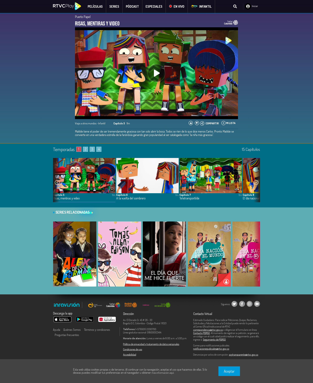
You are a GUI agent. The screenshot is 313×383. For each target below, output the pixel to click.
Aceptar (229, 371)
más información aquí (163, 372)
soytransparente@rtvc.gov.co (243, 354)
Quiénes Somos (72, 329)
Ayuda (56, 329)
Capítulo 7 (185, 194)
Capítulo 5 (58, 194)
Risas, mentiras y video (66, 198)
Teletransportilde (189, 198)
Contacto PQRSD (201, 333)
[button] (255, 182)
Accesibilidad (129, 354)
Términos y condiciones (97, 329)
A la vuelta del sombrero (131, 198)
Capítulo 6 (122, 194)
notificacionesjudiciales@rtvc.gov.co (211, 348)
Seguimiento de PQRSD (214, 339)
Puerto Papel (83, 17)
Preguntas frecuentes (67, 335)
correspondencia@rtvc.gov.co (208, 329)
